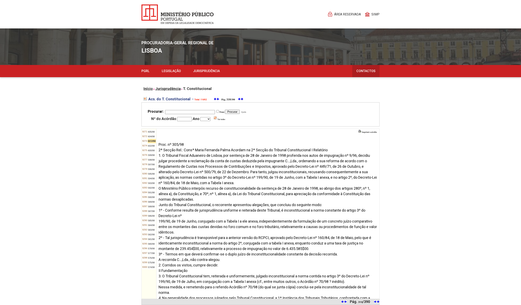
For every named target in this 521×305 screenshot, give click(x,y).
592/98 (151, 188)
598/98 (151, 160)
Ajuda (243, 112)
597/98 (151, 164)
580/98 (151, 244)
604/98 (151, 136)
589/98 (151, 202)
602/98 (151, 146)
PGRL (145, 71)
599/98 (151, 155)
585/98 (151, 220)
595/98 (151, 174)
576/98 (151, 258)
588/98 (151, 206)
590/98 (151, 197)
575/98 (151, 262)
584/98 (151, 225)
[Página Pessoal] (177, 14)
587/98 (151, 211)
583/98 (151, 230)
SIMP (375, 14)
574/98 (151, 267)
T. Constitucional (197, 89)
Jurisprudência (206, 71)
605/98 (151, 132)
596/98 (151, 169)
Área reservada (347, 14)
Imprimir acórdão (369, 132)
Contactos (365, 71)
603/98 (152, 141)
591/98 (151, 192)
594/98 (151, 178)
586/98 (151, 216)
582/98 (151, 234)
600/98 (151, 150)
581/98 (151, 239)
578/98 (151, 248)
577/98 (151, 253)
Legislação (171, 71)
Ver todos (221, 119)
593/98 (151, 183)
